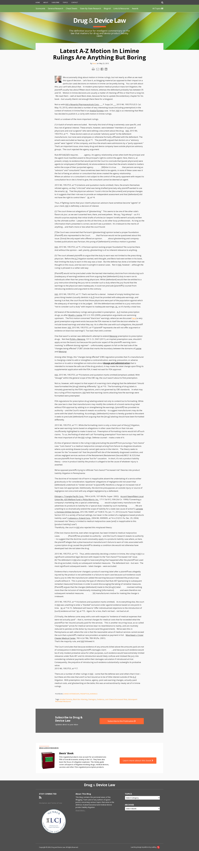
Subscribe (55, 2)
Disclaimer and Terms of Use (50, 803)
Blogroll (107, 8)
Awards (135, 8)
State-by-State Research (90, 8)
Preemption (84, 694)
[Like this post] (102, 69)
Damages (92, 699)
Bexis (94, 63)
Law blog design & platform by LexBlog (144, 847)
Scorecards (40, 8)
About (45, 2)
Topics (65, 2)
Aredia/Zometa (66, 699)
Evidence (100, 699)
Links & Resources (121, 8)
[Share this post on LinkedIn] (106, 69)
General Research (55, 8)
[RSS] (40, 797)
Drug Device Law (99, 20)
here (134, 318)
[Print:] (93, 69)
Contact (74, 2)
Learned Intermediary (71, 694)
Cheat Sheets (71, 8)
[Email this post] (97, 69)
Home (38, 2)
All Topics (156, 8)
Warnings (94, 694)
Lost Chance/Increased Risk (116, 699)
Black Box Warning (80, 699)
